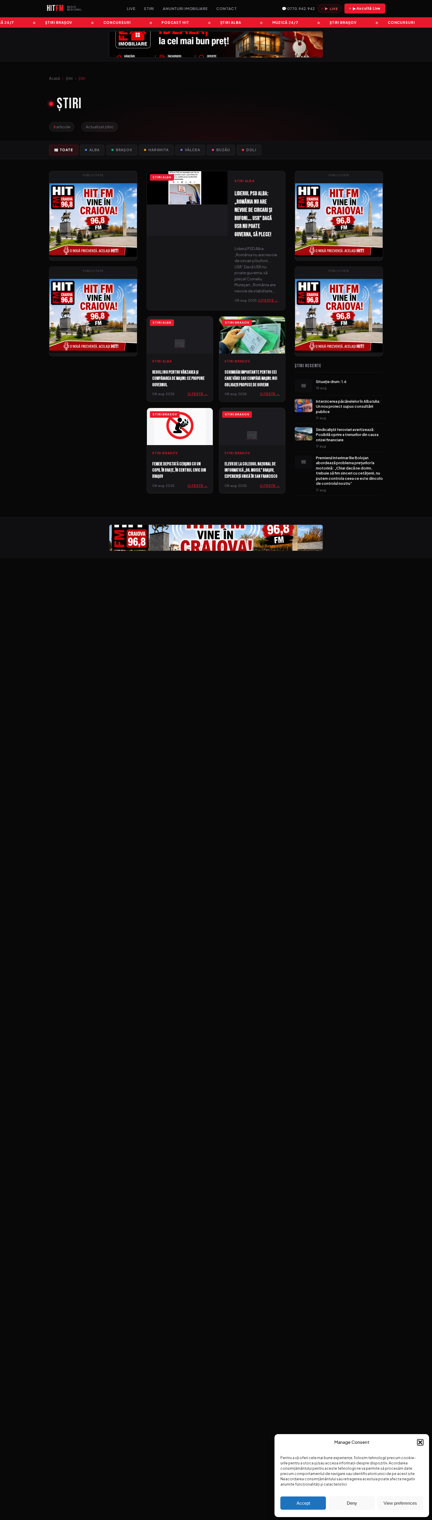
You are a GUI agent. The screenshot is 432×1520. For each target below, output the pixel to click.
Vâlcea (192, 150)
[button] (420, 1442)
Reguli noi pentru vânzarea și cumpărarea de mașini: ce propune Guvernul (178, 378)
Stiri (149, 8)
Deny (352, 1503)
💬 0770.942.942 (298, 8)
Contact (226, 8)
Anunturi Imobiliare (185, 8)
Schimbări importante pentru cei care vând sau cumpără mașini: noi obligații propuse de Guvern (251, 378)
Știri (69, 78)
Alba (94, 150)
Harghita (158, 150)
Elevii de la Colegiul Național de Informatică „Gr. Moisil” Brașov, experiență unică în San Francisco (251, 470)
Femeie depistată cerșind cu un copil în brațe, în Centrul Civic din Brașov (179, 470)
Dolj (251, 150)
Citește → (268, 300)
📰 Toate (63, 150)
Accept (303, 1503)
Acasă (54, 78)
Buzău (223, 150)
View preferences (400, 1503)
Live (131, 8)
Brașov (124, 150)
